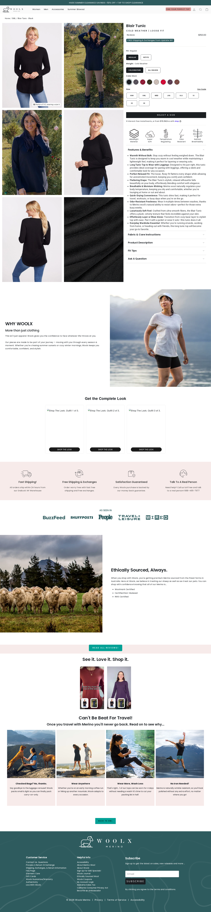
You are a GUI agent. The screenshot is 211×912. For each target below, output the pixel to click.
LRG (168, 95)
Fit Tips (132, 250)
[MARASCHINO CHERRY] (163, 82)
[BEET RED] (142, 82)
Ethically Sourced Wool (88, 876)
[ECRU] (156, 82)
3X (144, 103)
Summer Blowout (76, 9)
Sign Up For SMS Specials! (89, 870)
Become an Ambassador (89, 890)
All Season (153, 70)
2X (132, 103)
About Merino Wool (86, 865)
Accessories (58, 9)
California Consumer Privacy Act (92, 888)
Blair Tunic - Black (25, 18)
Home (7, 18)
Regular (132, 57)
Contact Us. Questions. (37, 862)
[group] (166, 134)
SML (14, 18)
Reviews (131, 35)
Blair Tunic (136, 25)
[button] (64, 429)
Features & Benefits (140, 149)
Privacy (99, 899)
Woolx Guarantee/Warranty (39, 879)
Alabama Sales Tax (86, 885)
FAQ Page (30, 870)
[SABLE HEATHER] (176, 82)
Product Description (140, 242)
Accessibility (83, 862)
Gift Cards (31, 876)
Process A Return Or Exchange (40, 865)
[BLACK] (129, 82)
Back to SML (105, 821)
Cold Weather (135, 70)
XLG (181, 95)
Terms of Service (116, 899)
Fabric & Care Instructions (144, 234)
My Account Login (85, 882)
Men (46, 9)
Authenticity (32, 882)
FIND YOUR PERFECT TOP (178, 9)
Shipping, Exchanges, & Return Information (46, 868)
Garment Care (33, 873)
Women (36, 9)
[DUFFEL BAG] (149, 82)
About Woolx (83, 868)
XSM (132, 95)
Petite (146, 57)
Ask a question (137, 258)
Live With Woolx (33, 885)
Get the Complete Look (105, 398)
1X (194, 95)
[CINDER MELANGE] (135, 82)
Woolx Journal (83, 873)
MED (156, 95)
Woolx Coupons (84, 879)
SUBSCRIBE (135, 881)
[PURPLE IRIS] (170, 82)
